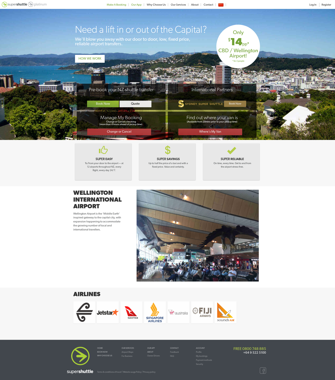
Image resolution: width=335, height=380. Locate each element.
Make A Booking (116, 4)
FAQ (172, 356)
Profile (199, 352)
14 (239, 42)
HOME (100, 348)
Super (104, 159)
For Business (127, 356)
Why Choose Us (156, 4)
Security (199, 364)
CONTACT (174, 348)
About (195, 4)
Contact (208, 4)
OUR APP (151, 348)
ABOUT (150, 352)
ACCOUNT (200, 348)
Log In (313, 4)
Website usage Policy (132, 372)
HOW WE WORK (90, 58)
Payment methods (204, 360)
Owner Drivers (153, 356)
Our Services (178, 4)
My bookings (201, 356)
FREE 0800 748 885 (249, 349)
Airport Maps (127, 352)
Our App (136, 4)
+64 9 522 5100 (254, 352)
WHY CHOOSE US (104, 356)
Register (326, 4)
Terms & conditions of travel (109, 372)
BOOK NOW (102, 352)
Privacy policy (149, 372)
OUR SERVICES (128, 348)
